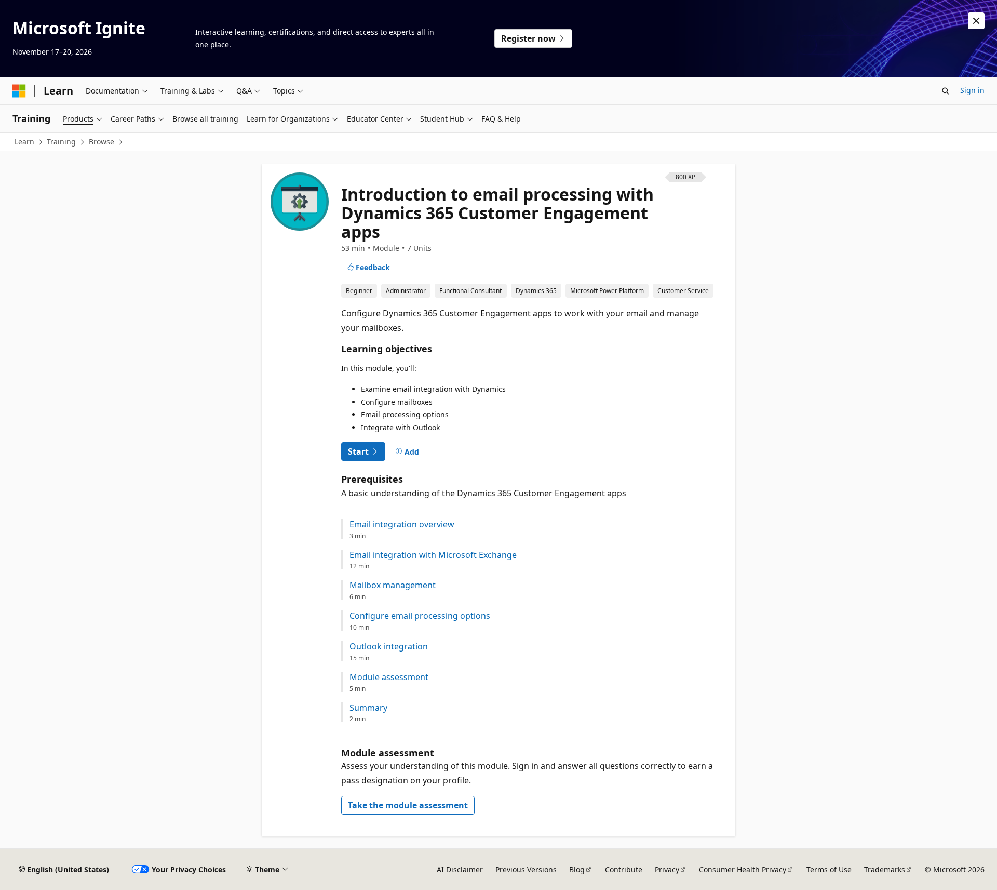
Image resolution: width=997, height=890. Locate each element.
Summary (368, 707)
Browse (101, 142)
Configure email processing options (419, 615)
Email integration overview (401, 524)
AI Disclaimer (460, 869)
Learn (24, 142)
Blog (577, 869)
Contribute (623, 869)
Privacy (667, 869)
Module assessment (388, 677)
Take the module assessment (408, 805)
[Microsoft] (19, 91)
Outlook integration (388, 646)
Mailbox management (392, 585)
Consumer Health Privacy (742, 869)
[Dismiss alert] (976, 20)
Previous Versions (526, 869)
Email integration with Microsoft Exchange (433, 555)
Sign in (972, 90)
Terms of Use (829, 869)
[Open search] (945, 91)
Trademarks (884, 869)
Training (61, 142)
